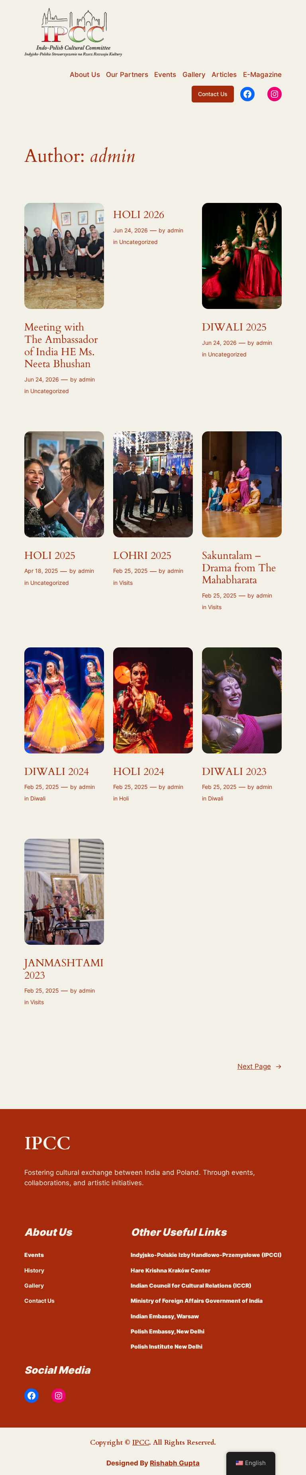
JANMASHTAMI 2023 (64, 969)
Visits (126, 582)
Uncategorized (49, 390)
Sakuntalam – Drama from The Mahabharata (239, 568)
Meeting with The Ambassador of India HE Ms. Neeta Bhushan (61, 345)
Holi (124, 798)
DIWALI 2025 (234, 327)
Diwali (37, 798)
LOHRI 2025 (142, 556)
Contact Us (213, 93)
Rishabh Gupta (175, 1463)
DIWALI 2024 (56, 772)
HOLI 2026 (138, 215)
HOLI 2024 (138, 772)
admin (87, 379)
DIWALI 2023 (234, 772)
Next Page (259, 1066)
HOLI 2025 (49, 556)
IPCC (140, 1442)
